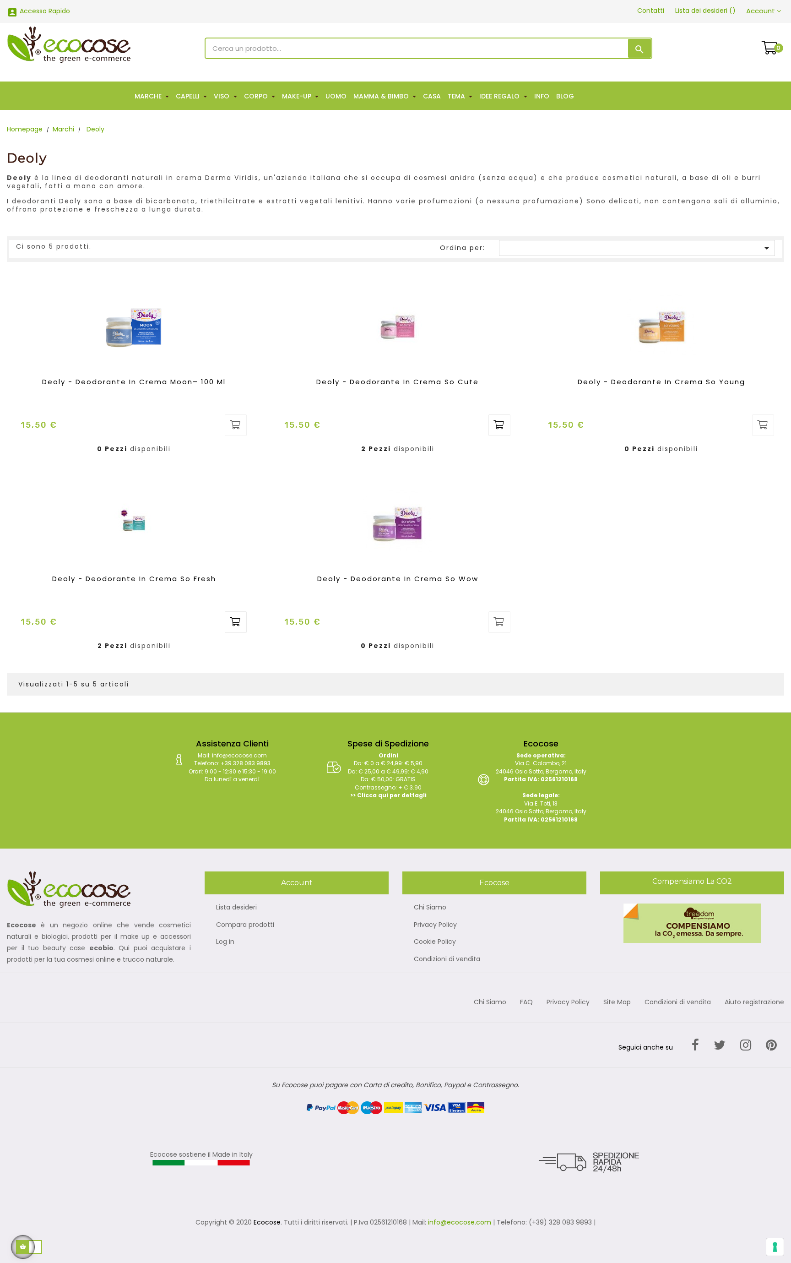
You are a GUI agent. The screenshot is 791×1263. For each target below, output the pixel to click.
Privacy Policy (435, 925)
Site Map (617, 1002)
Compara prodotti (245, 925)
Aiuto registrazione (754, 1002)
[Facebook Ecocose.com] (695, 1045)
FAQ (526, 1002)
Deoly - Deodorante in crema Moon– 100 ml (134, 382)
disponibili (150, 449)
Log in (225, 942)
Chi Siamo (430, 908)
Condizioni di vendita (447, 959)
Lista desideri (236, 908)
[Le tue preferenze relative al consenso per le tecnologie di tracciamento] (775, 1247)
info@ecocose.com (459, 1222)
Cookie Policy (435, 942)
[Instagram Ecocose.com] (745, 1045)
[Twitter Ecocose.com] (719, 1045)
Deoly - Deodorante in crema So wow (397, 578)
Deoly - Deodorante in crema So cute (397, 382)
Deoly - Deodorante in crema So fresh (134, 578)
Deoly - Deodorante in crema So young (661, 382)
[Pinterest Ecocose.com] (771, 1045)
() (705, 10)
